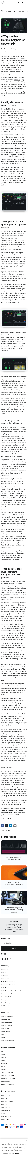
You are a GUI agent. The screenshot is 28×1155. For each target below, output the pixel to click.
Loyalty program (5, 1031)
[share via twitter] (6, 825)
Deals (2, 1034)
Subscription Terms (6, 1000)
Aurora (3, 1066)
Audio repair (4, 1104)
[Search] (15, 2)
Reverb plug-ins (5, 1081)
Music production (6, 1110)
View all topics (5, 1119)
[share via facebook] (2, 825)
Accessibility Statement (7, 997)
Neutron (3, 1057)
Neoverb (3, 1069)
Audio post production (7, 1101)
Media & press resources (8, 982)
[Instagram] (5, 959)
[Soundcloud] (10, 959)
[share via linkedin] (10, 825)
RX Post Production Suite (8, 1078)
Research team (5, 979)
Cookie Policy (16, 1153)
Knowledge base (5, 1019)
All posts (8, 11)
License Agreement (6, 994)
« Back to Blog (6, 830)
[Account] (19, 2)
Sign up (14, 948)
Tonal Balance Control (7, 1072)
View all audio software (7, 1084)
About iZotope (5, 970)
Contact (3, 973)
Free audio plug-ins (6, 1022)
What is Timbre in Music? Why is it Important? (14, 858)
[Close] (26, 1140)
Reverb (3, 1113)
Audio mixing (12, 48)
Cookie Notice (5, 988)
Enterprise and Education (8, 985)
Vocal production (6, 1116)
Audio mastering (19, 11)
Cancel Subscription (6, 1003)
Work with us (4, 976)
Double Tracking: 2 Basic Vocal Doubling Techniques (14, 884)
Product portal (5, 1028)
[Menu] (26, 2)
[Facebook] (2, 959)
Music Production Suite (7, 1075)
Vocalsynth (4, 1063)
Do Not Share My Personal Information (11, 991)
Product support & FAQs (7, 1040)
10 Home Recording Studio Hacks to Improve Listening (14, 909)
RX (2, 1051)
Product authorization (7, 1016)
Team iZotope (4, 48)
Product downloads (6, 1025)
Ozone (3, 1054)
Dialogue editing (5, 1107)
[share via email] (15, 825)
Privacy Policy (8, 1153)
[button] (2, 11)
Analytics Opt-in (5, 1006)
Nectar (3, 1060)
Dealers (3, 1037)
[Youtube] (8, 959)
